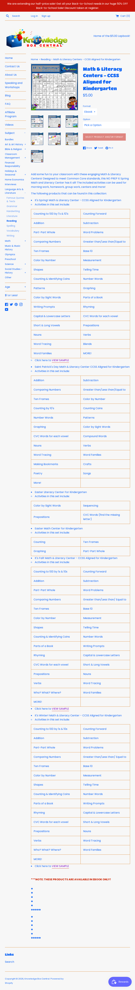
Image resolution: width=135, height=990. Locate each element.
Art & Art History (15, 144)
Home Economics (14, 179)
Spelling (11, 225)
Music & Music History (12, 247)
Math (15, 241)
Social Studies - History (15, 271)
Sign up (46, 16)
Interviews (10, 184)
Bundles (9, 139)
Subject (15, 133)
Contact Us (12, 66)
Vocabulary (13, 230)
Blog (8, 95)
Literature (12, 216)
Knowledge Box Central (37, 978)
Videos (9, 125)
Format (87, 106)
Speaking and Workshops (13, 85)
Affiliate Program (10, 114)
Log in (34, 16)
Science (15, 264)
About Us (11, 75)
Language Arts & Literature (15, 191)
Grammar (12, 206)
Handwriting (13, 211)
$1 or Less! (11, 295)
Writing (10, 235)
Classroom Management (15, 156)
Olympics (10, 254)
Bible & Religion (15, 149)
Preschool (10, 259)
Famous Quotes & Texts (15, 199)
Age (15, 287)
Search (9, 962)
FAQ (7, 104)
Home (9, 58)
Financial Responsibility (12, 164)
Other (8, 277)
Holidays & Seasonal (15, 173)
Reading (12, 221)
